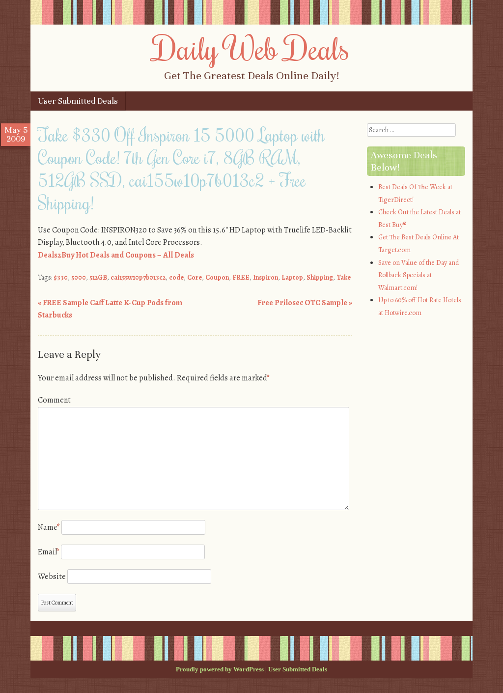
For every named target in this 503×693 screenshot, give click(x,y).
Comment (54, 400)
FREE (241, 277)
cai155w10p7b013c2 (138, 277)
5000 (78, 277)
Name (49, 527)
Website (52, 576)
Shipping (320, 277)
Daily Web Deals (251, 47)
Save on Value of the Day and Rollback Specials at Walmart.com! (418, 275)
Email (48, 552)
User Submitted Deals (78, 101)
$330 (61, 277)
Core (194, 277)
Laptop (292, 277)
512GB (98, 277)
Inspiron (265, 277)
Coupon (217, 277)
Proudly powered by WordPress (220, 669)
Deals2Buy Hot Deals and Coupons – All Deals (116, 255)
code (176, 277)
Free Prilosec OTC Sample (304, 302)
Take (343, 277)
